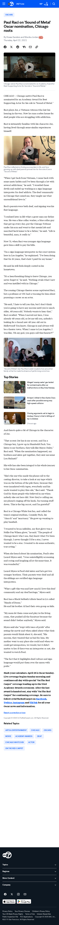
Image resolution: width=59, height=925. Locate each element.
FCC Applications (26, 917)
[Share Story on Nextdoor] (24, 47)
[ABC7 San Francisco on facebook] (5, 894)
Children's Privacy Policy (41, 911)
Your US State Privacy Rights (12, 914)
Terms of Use (30, 914)
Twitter (8, 702)
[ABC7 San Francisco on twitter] (12, 894)
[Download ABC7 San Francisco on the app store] (9, 901)
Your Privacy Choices (22, 911)
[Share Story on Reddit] (17, 47)
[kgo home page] (7, 855)
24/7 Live (20, 4)
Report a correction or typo (14, 712)
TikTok (33, 702)
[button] (4, 3)
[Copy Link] (36, 47)
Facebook (41, 698)
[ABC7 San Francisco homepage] (11, 4)
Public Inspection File (10, 917)
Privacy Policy (7, 911)
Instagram (19, 702)
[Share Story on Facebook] (5, 47)
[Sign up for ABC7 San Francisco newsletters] (25, 894)
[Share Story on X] (11, 47)
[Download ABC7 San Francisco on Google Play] (24, 901)
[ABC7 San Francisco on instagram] (18, 894)
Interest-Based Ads (44, 914)
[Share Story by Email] (30, 47)
